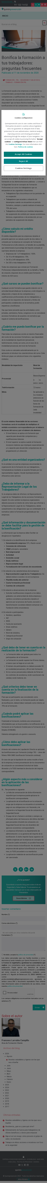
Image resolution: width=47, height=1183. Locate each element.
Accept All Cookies (23, 154)
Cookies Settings (23, 168)
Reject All (23, 161)
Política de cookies (25, 147)
